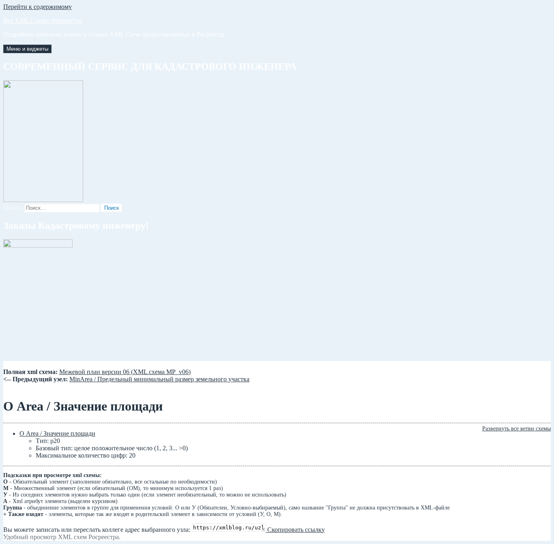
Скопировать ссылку (295, 529)
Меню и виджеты (27, 49)
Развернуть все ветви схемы (516, 429)
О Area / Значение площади (57, 433)
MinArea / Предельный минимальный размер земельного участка (159, 379)
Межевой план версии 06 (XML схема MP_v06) (125, 371)
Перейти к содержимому (37, 6)
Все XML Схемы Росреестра (42, 20)
